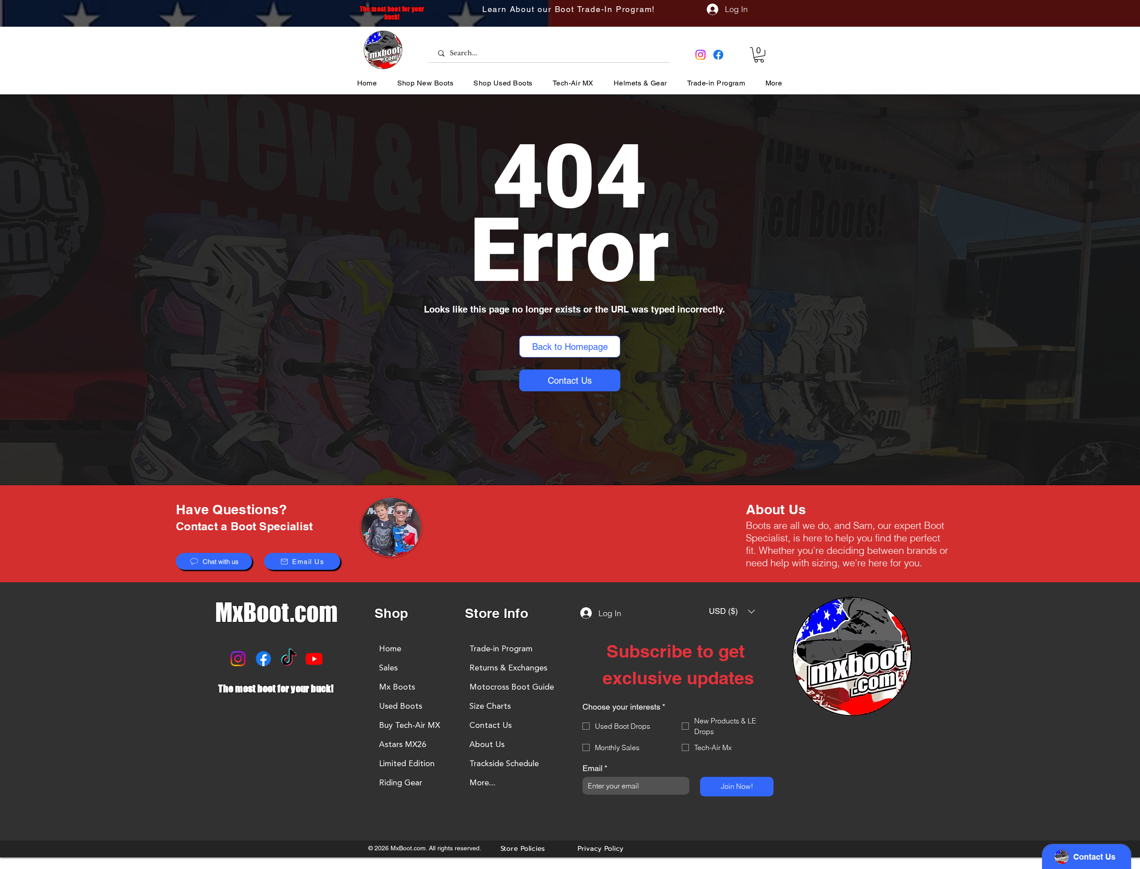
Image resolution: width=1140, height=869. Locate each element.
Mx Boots (397, 687)
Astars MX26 (402, 744)
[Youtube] (314, 659)
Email (594, 768)
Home (390, 648)
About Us (487, 744)
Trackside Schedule (504, 763)
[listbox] (732, 611)
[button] (759, 54)
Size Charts (490, 706)
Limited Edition (407, 763)
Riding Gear (400, 782)
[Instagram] (700, 54)
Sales (388, 668)
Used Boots (400, 706)
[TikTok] (289, 659)
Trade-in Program (501, 648)
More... (482, 782)
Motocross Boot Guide (511, 687)
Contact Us (490, 725)
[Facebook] (718, 54)
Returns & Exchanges (508, 668)
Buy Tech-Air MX (409, 725)
